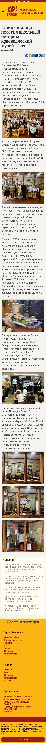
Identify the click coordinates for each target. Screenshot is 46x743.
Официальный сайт (12, 637)
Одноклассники (10, 654)
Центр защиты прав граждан (17, 699)
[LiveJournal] (40, 55)
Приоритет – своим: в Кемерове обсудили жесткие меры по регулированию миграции (19, 599)
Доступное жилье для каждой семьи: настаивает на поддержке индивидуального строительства (22, 568)
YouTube (7, 680)
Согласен (23, 739)
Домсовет (8, 712)
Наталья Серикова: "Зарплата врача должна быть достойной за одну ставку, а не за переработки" (21, 589)
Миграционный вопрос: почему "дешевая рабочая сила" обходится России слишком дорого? (21, 608)
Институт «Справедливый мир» (18, 696)
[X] (36, 55)
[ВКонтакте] (26, 55)
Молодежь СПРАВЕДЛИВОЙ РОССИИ (16, 703)
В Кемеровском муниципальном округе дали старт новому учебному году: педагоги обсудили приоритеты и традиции (22, 579)
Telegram (8, 643)
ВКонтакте (8, 651)
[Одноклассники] (30, 55)
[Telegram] (43, 55)
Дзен (6, 645)
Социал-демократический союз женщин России (17, 708)
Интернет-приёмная (13, 640)
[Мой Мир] (33, 55)
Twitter (7, 648)
